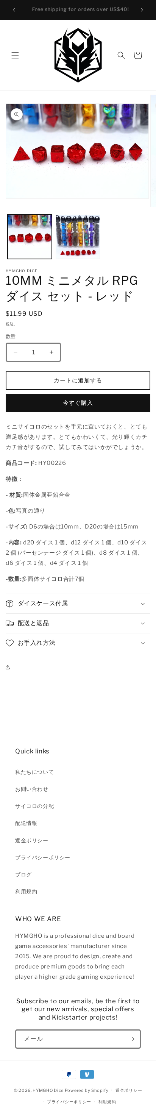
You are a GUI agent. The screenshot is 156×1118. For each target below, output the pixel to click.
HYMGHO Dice (48, 1090)
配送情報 (26, 823)
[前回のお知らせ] (14, 10)
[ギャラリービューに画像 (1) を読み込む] (30, 237)
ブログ (23, 874)
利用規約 (26, 891)
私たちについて (34, 772)
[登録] (131, 1039)
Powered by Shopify (87, 1090)
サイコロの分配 (34, 806)
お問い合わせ (31, 789)
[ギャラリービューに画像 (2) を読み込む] (78, 237)
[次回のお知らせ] (142, 10)
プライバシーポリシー (42, 857)
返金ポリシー (31, 840)
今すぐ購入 (78, 402)
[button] (15, 55)
